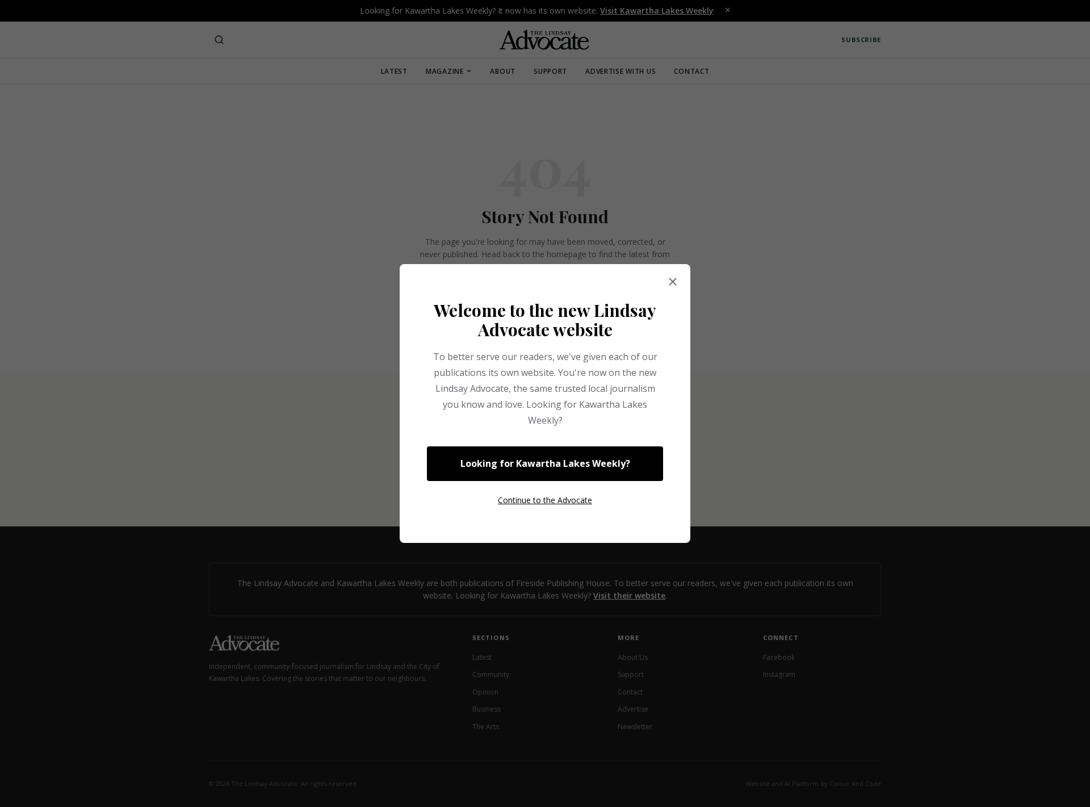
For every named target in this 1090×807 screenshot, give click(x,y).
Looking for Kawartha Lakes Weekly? (545, 463)
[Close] (672, 282)
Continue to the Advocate (545, 500)
